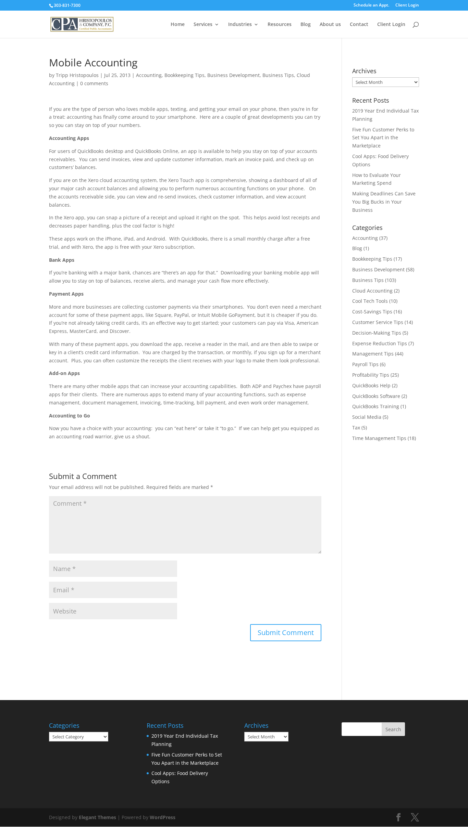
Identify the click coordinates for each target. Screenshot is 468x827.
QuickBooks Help (371, 385)
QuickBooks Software (376, 396)
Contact (359, 24)
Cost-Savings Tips (372, 311)
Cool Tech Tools (370, 301)
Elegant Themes (97, 817)
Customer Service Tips (377, 322)
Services (203, 24)
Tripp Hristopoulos (77, 75)
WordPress (162, 817)
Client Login (407, 5)
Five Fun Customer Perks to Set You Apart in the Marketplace (383, 137)
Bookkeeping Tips (184, 75)
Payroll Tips (365, 364)
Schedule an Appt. (371, 5)
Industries (240, 24)
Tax (356, 427)
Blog (305, 24)
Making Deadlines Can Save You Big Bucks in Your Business (384, 201)
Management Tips (373, 353)
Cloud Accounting (372, 290)
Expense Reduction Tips (379, 343)
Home (178, 24)
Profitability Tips (370, 375)
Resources (280, 24)
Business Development (233, 75)
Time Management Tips (379, 438)
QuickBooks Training (375, 406)
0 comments (94, 83)
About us (330, 24)
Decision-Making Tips (376, 332)
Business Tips (278, 75)
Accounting (149, 75)
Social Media (366, 417)
